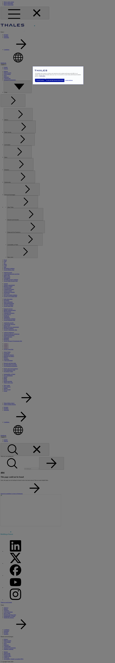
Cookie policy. (42, 76)
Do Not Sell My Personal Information (55, 80)
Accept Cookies (40, 80)
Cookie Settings (69, 80)
